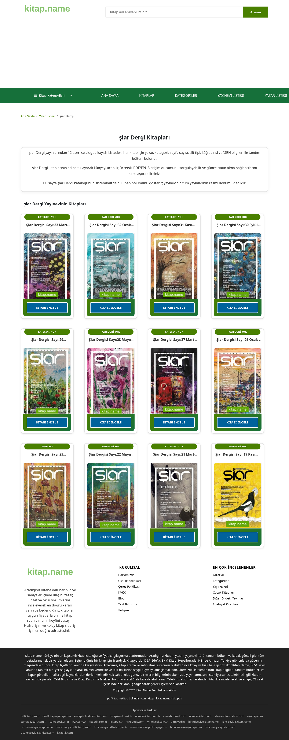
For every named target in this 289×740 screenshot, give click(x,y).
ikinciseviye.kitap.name (236, 722)
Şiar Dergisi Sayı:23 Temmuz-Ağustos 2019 (47, 454)
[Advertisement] (144, 56)
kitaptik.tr (116, 722)
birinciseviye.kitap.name (203, 722)
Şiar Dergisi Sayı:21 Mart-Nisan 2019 (174, 454)
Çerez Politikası (129, 586)
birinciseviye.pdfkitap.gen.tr (73, 727)
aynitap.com (255, 716)
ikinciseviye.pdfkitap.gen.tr (110, 727)
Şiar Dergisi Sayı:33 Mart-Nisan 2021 (47, 225)
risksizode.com (135, 722)
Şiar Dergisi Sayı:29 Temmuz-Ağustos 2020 (47, 339)
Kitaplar (146, 95)
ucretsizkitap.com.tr (147, 716)
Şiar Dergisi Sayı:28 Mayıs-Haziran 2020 (111, 339)
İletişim (123, 610)
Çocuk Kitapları (223, 592)
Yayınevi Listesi (231, 95)
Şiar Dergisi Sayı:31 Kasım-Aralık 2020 (174, 225)
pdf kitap (112, 698)
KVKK (122, 592)
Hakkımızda (126, 575)
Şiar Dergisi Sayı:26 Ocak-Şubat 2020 (237, 339)
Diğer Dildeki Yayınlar (228, 598)
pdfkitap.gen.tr (30, 716)
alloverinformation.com (229, 716)
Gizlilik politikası (129, 581)
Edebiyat (47, 446)
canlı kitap (147, 698)
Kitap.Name (143, 690)
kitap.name (163, 698)
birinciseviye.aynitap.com (186, 727)
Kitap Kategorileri (52, 95)
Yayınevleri (220, 586)
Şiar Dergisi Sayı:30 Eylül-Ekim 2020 (238, 225)
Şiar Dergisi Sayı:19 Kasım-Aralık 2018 (237, 454)
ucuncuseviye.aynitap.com (37, 733)
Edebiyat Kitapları (225, 604)
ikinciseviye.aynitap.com (220, 727)
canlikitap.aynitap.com (57, 716)
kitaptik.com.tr (98, 722)
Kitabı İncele (47, 308)
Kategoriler (186, 95)
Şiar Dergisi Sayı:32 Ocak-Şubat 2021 (110, 225)
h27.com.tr (79, 722)
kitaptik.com (65, 733)
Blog (121, 598)
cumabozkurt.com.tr (34, 722)
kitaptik (177, 698)
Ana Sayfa (109, 95)
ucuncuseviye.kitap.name (37, 727)
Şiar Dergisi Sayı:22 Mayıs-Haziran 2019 (111, 454)
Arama (255, 12)
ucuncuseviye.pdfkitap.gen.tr (148, 727)
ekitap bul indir (129, 698)
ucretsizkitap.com (200, 716)
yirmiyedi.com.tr (157, 722)
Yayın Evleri (47, 116)
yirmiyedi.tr (178, 722)
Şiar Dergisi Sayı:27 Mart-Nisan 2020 (174, 339)
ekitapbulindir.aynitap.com (90, 716)
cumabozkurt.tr (59, 722)
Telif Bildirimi (127, 604)
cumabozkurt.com (174, 716)
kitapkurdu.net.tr (121, 716)
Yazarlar (218, 575)
